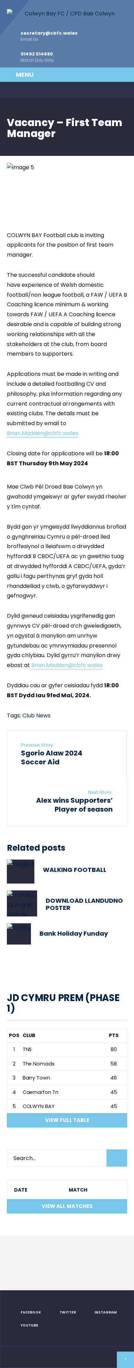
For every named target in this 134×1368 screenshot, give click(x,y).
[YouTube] (53, 90)
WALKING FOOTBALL (75, 869)
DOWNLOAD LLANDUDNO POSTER (84, 904)
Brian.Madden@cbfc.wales (42, 433)
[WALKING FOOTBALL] (20, 872)
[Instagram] (39, 90)
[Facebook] (11, 90)
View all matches (67, 1206)
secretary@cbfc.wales (49, 36)
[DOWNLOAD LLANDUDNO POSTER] (22, 903)
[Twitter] (25, 90)
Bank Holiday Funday (74, 933)
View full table (67, 1120)
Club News (36, 715)
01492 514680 (37, 57)
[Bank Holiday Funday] (19, 933)
